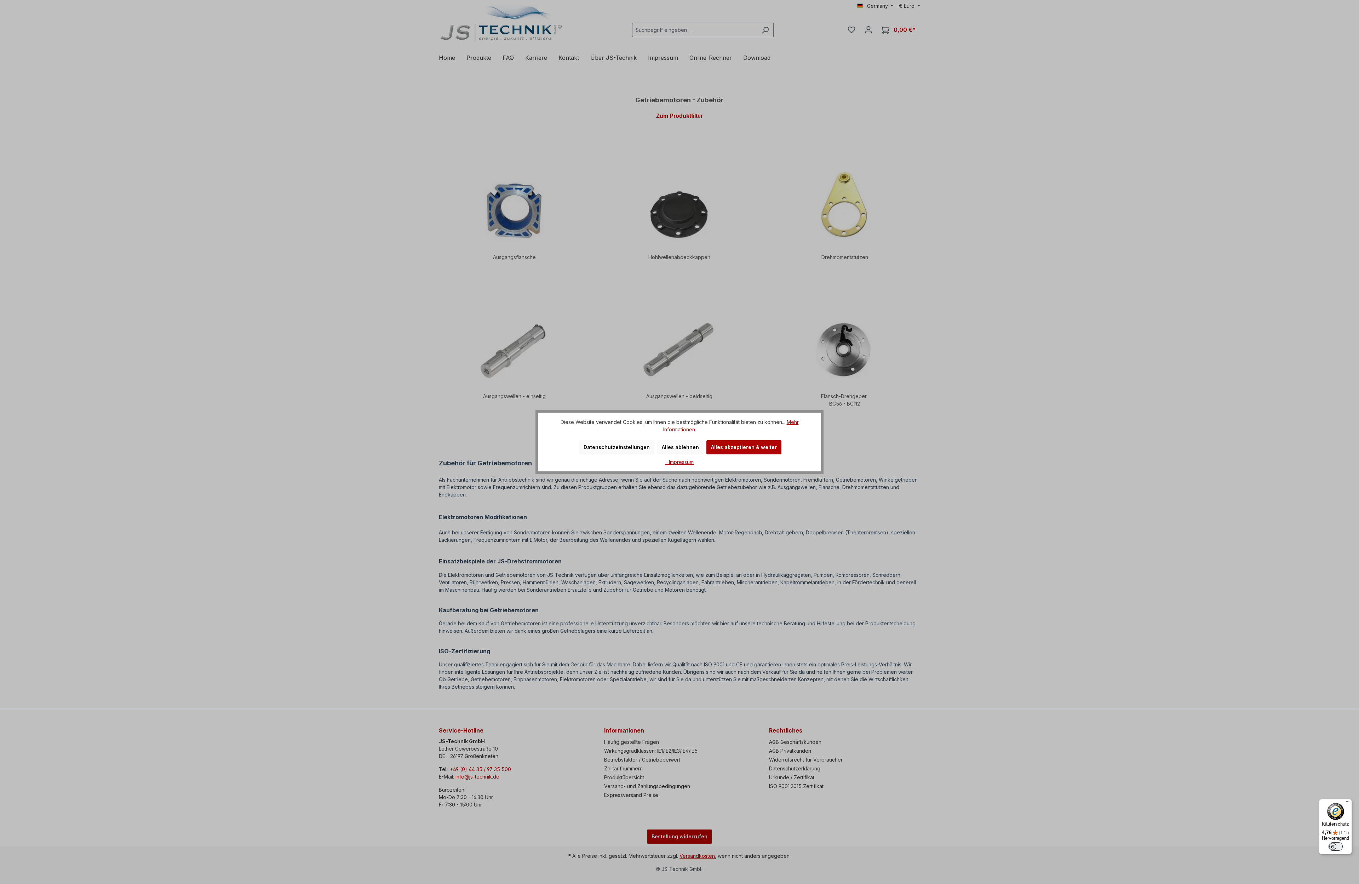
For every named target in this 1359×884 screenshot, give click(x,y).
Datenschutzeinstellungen (617, 447)
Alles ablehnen (680, 447)
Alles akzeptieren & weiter (744, 447)
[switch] (1336, 846)
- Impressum (679, 462)
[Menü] (1347, 803)
